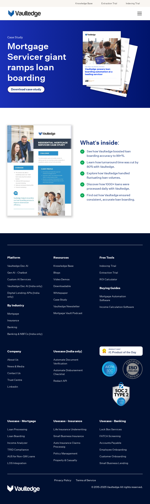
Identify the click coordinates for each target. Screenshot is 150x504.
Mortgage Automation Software (113, 298)
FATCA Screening (110, 436)
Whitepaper (60, 293)
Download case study (26, 89)
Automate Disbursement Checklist (68, 372)
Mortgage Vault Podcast (67, 313)
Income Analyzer (17, 443)
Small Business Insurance (68, 436)
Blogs (56, 272)
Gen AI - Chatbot (17, 272)
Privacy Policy (62, 480)
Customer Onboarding (113, 456)
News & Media (15, 366)
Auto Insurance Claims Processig (66, 444)
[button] (138, 13)
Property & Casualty (65, 460)
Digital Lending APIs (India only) (23, 294)
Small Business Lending (114, 463)
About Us (12, 359)
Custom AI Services (19, 279)
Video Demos (61, 279)
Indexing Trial (133, 3)
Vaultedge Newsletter (66, 306)
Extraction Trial (109, 3)
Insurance (13, 320)
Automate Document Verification (65, 361)
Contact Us (13, 373)
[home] (24, 13)
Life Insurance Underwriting (70, 429)
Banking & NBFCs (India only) (24, 334)
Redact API (60, 380)
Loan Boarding (16, 436)
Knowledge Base (84, 3)
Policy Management (65, 453)
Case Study (60, 299)
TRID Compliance (18, 449)
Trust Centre (14, 380)
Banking (12, 327)
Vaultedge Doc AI (17, 266)
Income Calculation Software (117, 307)
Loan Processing (17, 429)
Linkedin (12, 386)
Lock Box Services (111, 429)
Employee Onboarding (113, 449)
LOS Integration (16, 463)
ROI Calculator (108, 279)
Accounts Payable (110, 443)
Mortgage (13, 313)
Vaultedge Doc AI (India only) (24, 286)
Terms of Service (86, 480)
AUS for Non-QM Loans (21, 456)
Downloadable (62, 286)
